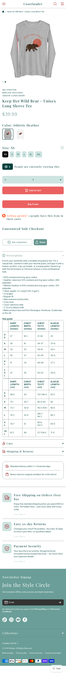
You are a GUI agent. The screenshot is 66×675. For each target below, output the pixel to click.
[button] (62, 3)
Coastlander (18, 95)
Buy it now (33, 204)
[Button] (62, 147)
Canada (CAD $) (9, 643)
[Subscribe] (60, 602)
